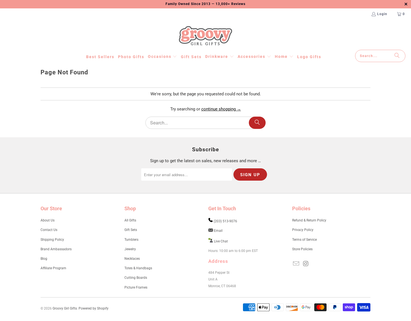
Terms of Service (304, 240)
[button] (162, 57)
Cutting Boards (135, 278)
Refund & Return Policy (309, 220)
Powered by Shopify (93, 308)
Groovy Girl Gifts (65, 308)
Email (218, 231)
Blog (44, 259)
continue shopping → (221, 109)
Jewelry (130, 249)
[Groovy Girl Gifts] (205, 36)
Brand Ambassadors (56, 249)
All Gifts (130, 220)
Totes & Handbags (138, 268)
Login (382, 14)
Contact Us (49, 230)
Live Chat (221, 241)
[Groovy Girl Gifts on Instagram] (306, 264)
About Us (48, 220)
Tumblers (131, 240)
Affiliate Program (53, 268)
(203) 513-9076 (225, 221)
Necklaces (132, 259)
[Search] (397, 56)
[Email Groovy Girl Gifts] (296, 264)
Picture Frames (135, 287)
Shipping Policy (52, 240)
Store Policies (302, 249)
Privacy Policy (302, 230)
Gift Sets (130, 230)
